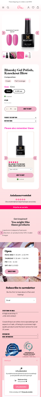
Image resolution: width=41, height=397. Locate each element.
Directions (12, 272)
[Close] (37, 360)
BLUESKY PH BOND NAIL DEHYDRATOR (17, 165)
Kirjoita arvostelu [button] (20, 207)
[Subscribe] (34, 300)
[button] (3, 7)
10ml (8, 91)
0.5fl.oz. (19, 91)
